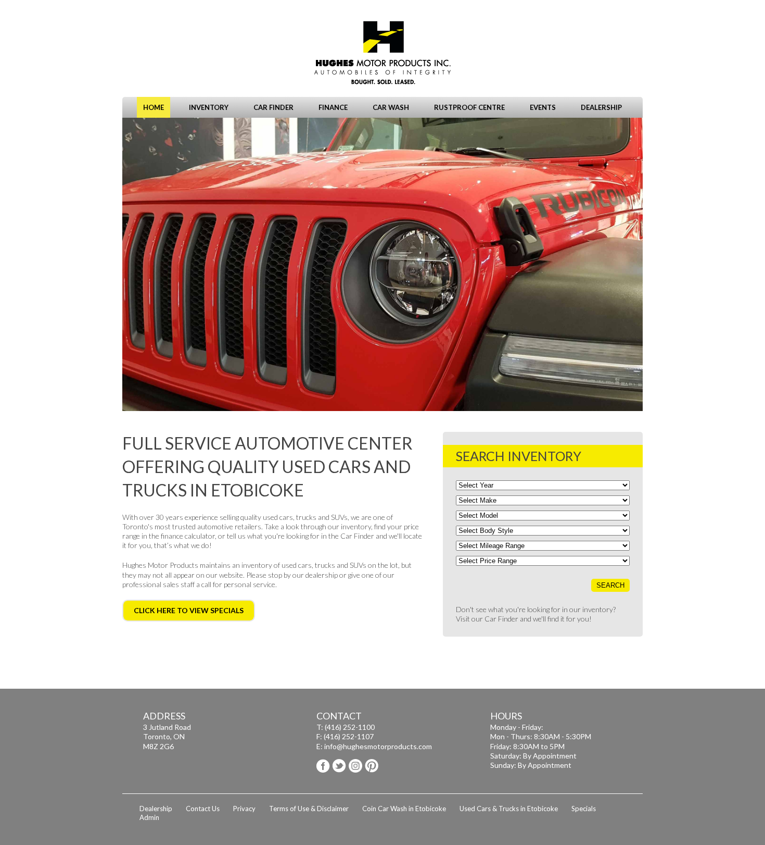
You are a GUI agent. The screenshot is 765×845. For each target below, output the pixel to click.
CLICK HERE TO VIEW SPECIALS (189, 610)
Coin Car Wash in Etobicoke (404, 808)
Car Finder (273, 107)
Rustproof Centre (469, 107)
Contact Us (203, 808)
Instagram (355, 766)
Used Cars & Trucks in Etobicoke (509, 808)
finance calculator (188, 535)
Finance (333, 107)
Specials (583, 808)
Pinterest (371, 766)
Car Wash (391, 107)
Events (543, 107)
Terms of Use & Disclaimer (309, 808)
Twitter (339, 766)
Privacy (244, 808)
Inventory (208, 107)
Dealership (601, 107)
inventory (356, 526)
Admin (149, 817)
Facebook (323, 766)
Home (153, 107)
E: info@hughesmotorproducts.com (374, 746)
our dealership (315, 574)
